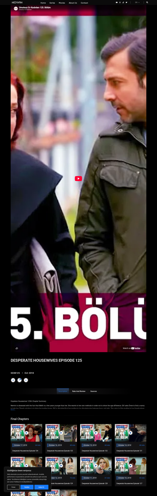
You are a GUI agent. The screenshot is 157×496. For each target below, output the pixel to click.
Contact (84, 3)
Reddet (26, 487)
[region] (27, 479)
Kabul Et (41, 487)
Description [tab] (63, 391)
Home (43, 3)
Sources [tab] (93, 391)
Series (52, 3)
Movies (62, 3)
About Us (73, 3)
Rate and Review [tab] (78, 391)
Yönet (13, 487)
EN (136, 2)
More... (13, 410)
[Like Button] (19, 380)
